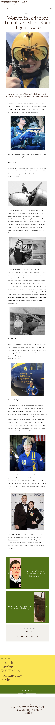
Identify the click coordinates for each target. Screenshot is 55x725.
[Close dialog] (52, 3)
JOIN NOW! (41, 375)
